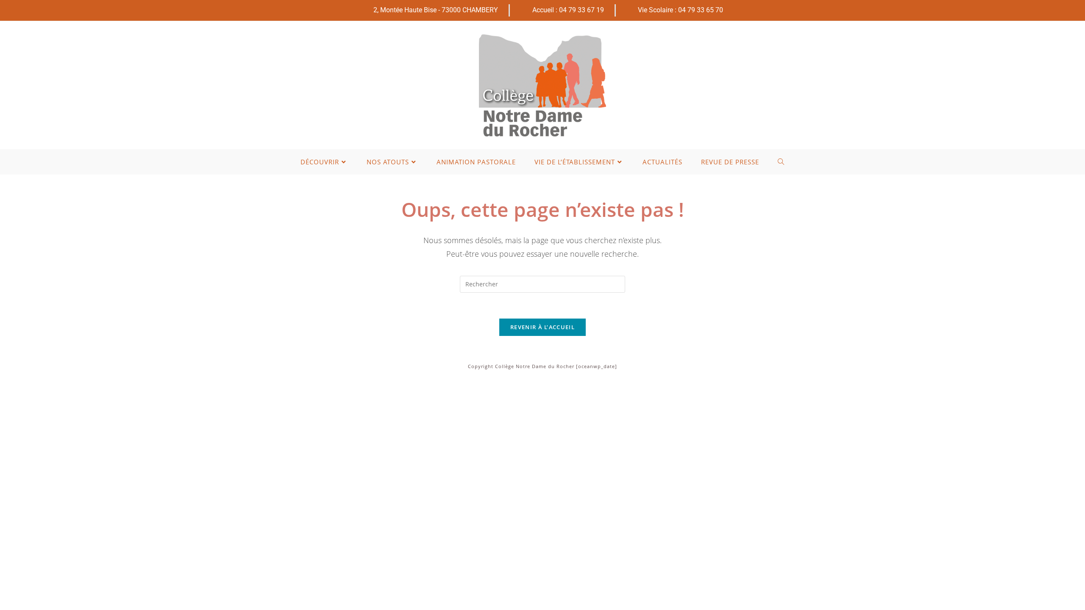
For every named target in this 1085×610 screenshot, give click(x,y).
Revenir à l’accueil (542, 327)
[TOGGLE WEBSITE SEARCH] (781, 162)
